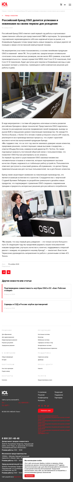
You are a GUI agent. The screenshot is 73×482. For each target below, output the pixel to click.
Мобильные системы (43, 340)
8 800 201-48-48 (10, 438)
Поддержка (59, 395)
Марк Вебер (17, 477)
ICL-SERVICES (24, 403)
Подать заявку (6, 371)
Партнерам (58, 398)
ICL (3, 403)
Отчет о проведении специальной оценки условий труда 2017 (54, 431)
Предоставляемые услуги (45, 380)
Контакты (4, 380)
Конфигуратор (43, 398)
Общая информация (7, 357)
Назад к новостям (11, 15)
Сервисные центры (43, 357)
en (65, 5)
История (4, 359)
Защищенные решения (8, 345)
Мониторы (40, 337)
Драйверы (40, 359)
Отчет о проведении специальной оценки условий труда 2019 (54, 427)
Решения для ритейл (7, 342)
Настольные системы (44, 334)
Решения (41, 395)
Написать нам (45, 410)
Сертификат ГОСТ (43, 433)
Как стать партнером (7, 368)
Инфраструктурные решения (9, 340)
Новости (40, 368)
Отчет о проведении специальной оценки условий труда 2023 (54, 421)
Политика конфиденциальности (48, 416)
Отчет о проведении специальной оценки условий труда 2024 (54, 418)
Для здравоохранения (8, 337)
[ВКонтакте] (8, 272)
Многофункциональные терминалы (47, 348)
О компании (42, 392)
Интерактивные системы (44, 345)
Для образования (7, 334)
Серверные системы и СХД (45, 342)
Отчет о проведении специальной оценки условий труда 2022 (54, 424)
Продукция (58, 392)
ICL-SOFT (5, 405)
